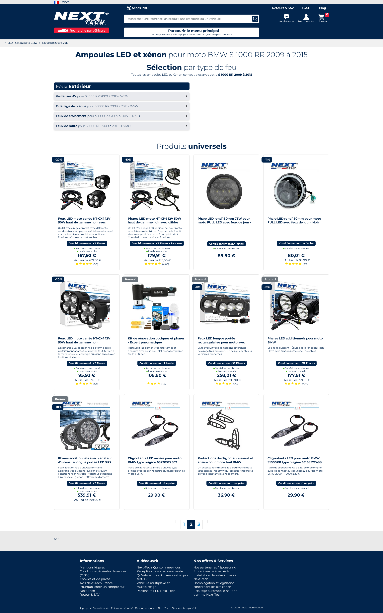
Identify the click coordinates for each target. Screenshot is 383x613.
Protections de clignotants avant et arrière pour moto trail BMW (225, 460)
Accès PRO (140, 8)
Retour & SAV (89, 594)
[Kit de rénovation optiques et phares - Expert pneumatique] (155, 305)
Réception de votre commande (160, 571)
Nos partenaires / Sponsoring (214, 567)
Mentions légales (92, 567)
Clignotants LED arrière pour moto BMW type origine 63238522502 (155, 460)
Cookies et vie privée (95, 579)
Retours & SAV (283, 8)
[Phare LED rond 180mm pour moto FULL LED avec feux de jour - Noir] (294, 185)
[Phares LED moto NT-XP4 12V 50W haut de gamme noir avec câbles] (155, 185)
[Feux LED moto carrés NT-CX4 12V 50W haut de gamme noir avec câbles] (85, 185)
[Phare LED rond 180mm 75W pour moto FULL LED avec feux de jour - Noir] (225, 185)
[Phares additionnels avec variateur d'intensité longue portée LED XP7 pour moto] (85, 425)
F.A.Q (306, 8)
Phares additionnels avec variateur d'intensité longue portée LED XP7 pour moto (85, 462)
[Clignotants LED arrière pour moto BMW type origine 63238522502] (155, 425)
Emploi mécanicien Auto (211, 571)
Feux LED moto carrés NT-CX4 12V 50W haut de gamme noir (84, 340)
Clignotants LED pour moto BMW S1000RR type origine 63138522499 (295, 460)
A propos (85, 608)
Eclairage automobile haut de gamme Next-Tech (215, 593)
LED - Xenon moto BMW (23, 42)
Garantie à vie (101, 608)
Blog (322, 8)
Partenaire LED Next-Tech (156, 591)
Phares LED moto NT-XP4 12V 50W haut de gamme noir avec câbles (154, 220)
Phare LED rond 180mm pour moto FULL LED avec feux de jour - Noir (294, 220)
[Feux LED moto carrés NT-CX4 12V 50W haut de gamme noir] (85, 305)
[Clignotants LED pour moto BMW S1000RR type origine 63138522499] (294, 425)
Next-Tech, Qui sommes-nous (159, 567)
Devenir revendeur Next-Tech (152, 608)
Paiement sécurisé (122, 608)
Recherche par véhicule (87, 30)
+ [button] (122, 96)
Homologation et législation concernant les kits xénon (214, 585)
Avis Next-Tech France (96, 583)
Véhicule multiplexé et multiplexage (153, 585)
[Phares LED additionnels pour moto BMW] (294, 305)
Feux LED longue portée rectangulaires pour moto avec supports (222, 342)
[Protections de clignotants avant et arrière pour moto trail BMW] (225, 425)
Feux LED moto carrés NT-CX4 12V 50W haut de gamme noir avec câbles (84, 222)
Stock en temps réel (184, 608)
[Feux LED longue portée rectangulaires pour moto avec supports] (225, 305)
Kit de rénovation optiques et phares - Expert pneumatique (156, 340)
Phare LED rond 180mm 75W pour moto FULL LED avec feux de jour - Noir (224, 222)
